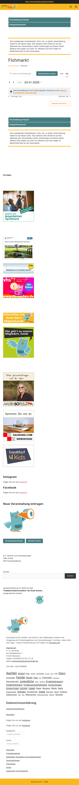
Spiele (42, 691)
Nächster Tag (63, 96)
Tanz (19, 695)
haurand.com (54, 643)
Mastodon (10, 715)
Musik (54, 688)
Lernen (24, 688)
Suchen (6, 572)
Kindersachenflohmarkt (35, 685)
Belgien (33, 673)
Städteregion (11, 695)
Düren (52, 673)
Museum (46, 688)
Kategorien (10, 731)
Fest (36, 677)
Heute (19, 82)
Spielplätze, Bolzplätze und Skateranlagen (23, 757)
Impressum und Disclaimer (17, 771)
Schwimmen (32, 692)
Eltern (62, 673)
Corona (47, 673)
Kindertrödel (12, 688)
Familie (20, 677)
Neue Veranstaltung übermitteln (39, 2)
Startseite (10, 750)
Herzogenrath (12, 681)
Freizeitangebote (13, 753)
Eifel (56, 673)
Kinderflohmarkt (14, 685)
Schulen (21, 691)
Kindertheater (55, 685)
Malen (38, 688)
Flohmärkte (10, 764)
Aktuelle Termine (34, 541)
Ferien (29, 677)
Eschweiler (10, 678)
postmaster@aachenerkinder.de (25, 661)
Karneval (42, 682)
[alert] (39, 91)
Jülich (37, 682)
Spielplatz (49, 692)
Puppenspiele (11, 692)
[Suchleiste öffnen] (70, 7)
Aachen (11, 673)
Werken (51, 695)
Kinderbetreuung (54, 681)
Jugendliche (27, 681)
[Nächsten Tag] (13, 82)
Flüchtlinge (56, 678)
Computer (40, 674)
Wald (23, 695)
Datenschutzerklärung (15, 709)
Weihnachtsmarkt (42, 695)
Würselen (59, 695)
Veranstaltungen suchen (47, 74)
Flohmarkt (47, 677)
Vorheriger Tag (16, 96)
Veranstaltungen (13, 66)
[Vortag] (9, 82)
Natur (60, 688)
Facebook (23, 493)
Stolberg (63, 692)
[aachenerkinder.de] (9, 7)
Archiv (8, 740)
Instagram (23, 482)
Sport (56, 692)
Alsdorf (21, 673)
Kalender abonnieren (59, 103)
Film (40, 678)
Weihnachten (31, 695)
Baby (28, 674)
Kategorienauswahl (17, 25)
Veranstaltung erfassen (19, 20)
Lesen (32, 688)
